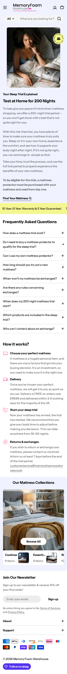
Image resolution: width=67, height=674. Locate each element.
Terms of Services (50, 608)
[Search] (59, 19)
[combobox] (33, 18)
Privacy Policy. (16, 612)
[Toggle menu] (5, 7)
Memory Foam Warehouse (30, 659)
